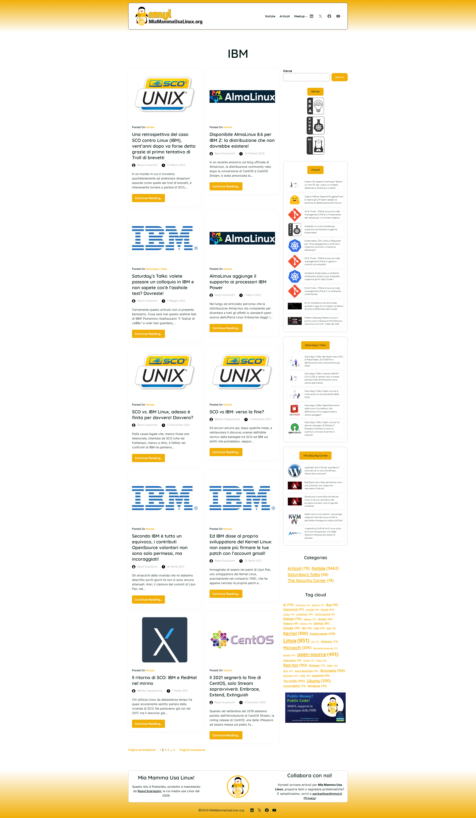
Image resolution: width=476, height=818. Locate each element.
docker (325, 619)
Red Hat (295, 665)
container (304, 614)
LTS (315, 641)
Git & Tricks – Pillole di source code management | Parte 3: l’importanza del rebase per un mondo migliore (323, 214)
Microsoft (297, 647)
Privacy (309, 798)
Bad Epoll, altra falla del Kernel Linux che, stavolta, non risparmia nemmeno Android (323, 485)
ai (288, 605)
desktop (310, 619)
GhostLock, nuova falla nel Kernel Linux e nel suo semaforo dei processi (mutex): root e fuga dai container (322, 501)
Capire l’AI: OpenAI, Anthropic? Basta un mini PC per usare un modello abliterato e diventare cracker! (323, 184)
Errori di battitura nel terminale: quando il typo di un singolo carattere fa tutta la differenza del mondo (324, 306)
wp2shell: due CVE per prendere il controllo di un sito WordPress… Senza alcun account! (322, 470)
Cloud (327, 609)
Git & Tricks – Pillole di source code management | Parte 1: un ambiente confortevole (323, 291)
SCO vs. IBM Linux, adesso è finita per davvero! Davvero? (162, 414)
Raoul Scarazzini (149, 791)
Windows (317, 686)
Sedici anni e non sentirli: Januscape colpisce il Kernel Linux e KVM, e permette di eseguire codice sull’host (323, 517)
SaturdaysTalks (306, 670)
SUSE (305, 675)
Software (290, 675)
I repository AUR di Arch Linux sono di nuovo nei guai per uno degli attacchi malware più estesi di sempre (323, 533)
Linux (296, 640)
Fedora (290, 623)
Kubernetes (322, 634)
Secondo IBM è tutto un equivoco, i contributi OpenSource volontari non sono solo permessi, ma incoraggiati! (160, 547)
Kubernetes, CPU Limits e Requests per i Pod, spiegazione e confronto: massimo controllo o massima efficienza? (323, 245)
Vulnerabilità (294, 686)
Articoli (315, 169)
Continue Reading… (150, 199)
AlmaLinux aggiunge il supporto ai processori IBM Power (238, 281)
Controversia (325, 614)
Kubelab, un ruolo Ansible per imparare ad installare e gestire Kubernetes (321, 229)
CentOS (312, 609)
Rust (288, 671)
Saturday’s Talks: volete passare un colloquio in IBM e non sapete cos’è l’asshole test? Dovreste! (163, 284)
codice (288, 614)
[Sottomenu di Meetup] (306, 16)
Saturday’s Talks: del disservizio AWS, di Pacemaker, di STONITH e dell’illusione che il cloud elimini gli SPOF (324, 361)
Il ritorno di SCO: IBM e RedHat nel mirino (164, 680)
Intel (319, 628)
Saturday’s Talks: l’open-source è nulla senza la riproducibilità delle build (322, 394)
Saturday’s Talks (156, 269)
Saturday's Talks (308, 574)
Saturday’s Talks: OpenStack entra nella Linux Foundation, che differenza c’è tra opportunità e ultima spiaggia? (322, 410)
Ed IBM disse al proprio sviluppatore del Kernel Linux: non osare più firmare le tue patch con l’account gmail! (241, 544)
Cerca (287, 71)
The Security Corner (315, 455)
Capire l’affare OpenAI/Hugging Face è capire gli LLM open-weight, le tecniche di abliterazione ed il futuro (324, 199)
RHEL (332, 665)
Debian (292, 619)
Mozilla (289, 655)
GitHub (315, 91)
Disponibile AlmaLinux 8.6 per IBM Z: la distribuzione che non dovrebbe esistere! (242, 140)
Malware (329, 641)
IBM (307, 628)
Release (317, 665)
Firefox (306, 623)
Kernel (295, 633)
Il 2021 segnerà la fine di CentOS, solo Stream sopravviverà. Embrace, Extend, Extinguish (235, 686)
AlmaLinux (302, 605)
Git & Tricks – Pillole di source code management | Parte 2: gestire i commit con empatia (322, 261)
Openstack (292, 660)
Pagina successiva (192, 750)
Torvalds (294, 681)
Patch (321, 660)
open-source (317, 654)
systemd (321, 675)
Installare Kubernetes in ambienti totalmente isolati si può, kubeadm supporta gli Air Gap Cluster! (322, 276)
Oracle (308, 660)
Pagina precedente (141, 750)
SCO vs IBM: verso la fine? (237, 411)
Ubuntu (319, 680)
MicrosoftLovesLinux (325, 648)
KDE (331, 628)
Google (291, 628)
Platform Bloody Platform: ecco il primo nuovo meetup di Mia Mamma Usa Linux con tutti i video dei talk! (323, 320)
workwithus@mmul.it (327, 793)
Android (318, 605)
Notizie (150, 127)
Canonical (293, 609)
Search (339, 77)
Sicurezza (332, 670)
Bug (332, 605)
